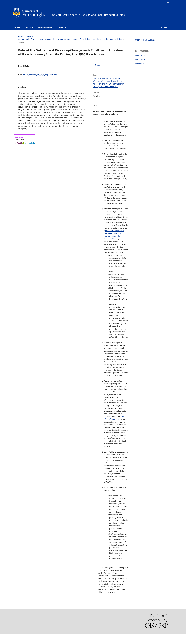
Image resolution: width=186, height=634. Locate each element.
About (61, 27)
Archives (30, 27)
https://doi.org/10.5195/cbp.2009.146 (40, 74)
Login (169, 2)
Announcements (46, 27)
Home (20, 36)
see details (30, 143)
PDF (98, 65)
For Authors (140, 59)
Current (17, 27)
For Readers (140, 55)
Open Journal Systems (145, 39)
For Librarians (140, 64)
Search (166, 27)
